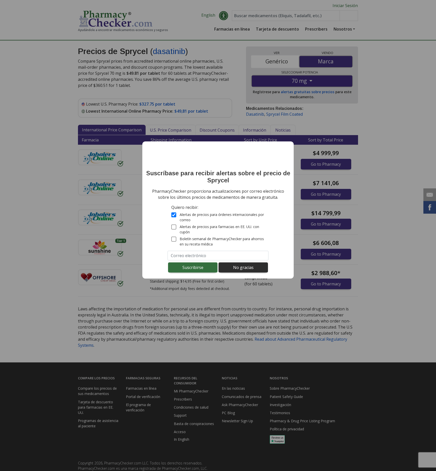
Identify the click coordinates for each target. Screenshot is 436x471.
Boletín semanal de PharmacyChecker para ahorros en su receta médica (222, 241)
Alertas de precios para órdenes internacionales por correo (222, 217)
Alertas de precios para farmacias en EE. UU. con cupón (219, 229)
